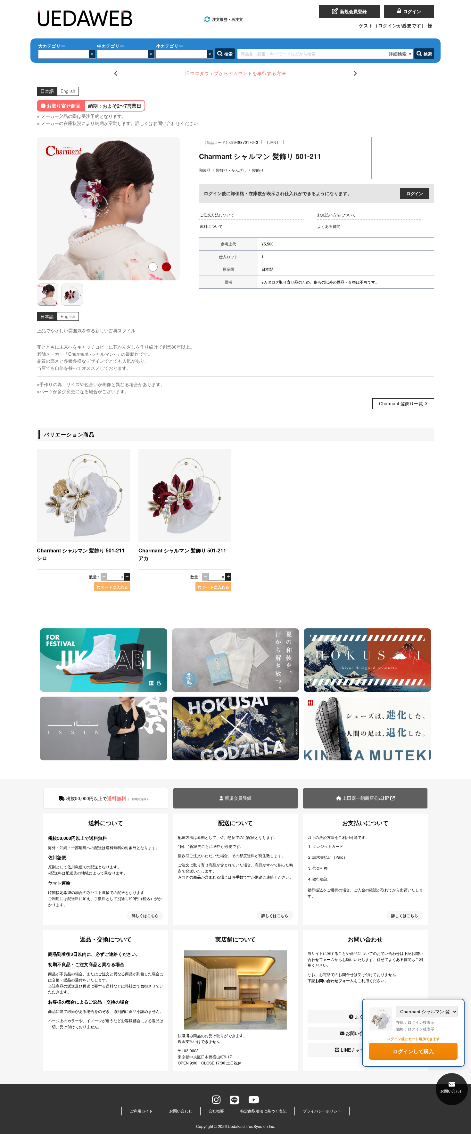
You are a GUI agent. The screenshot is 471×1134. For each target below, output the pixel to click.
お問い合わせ (180, 1110)
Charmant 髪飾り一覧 (401, 403)
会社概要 (216, 1110)
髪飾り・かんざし (231, 170)
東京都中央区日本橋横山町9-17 (205, 1056)
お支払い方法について (336, 214)
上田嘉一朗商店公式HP (365, 798)
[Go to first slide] (355, 73)
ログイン (414, 193)
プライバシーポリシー (322, 1110)
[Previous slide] (116, 73)
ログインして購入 (413, 1051)
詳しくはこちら (145, 915)
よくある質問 (328, 226)
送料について (211, 226)
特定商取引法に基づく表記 (263, 1110)
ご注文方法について (217, 214)
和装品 (205, 170)
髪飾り (258, 170)
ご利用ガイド (141, 1110)
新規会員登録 (237, 798)
